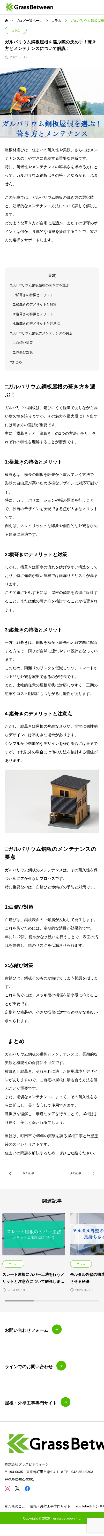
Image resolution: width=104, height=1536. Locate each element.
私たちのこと (15, 1506)
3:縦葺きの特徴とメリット (33, 314)
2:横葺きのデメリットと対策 (35, 304)
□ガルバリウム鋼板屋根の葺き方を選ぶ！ (41, 285)
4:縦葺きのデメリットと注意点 (36, 323)
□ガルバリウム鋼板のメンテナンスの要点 (41, 333)
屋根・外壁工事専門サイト (50, 1506)
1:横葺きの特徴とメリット (33, 295)
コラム (15, 30)
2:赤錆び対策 (23, 352)
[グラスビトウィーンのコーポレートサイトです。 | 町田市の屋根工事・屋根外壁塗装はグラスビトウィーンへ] (29, 7)
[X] (17, 1488)
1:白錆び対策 (23, 343)
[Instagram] (7, 1488)
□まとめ (16, 362)
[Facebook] (27, 1488)
